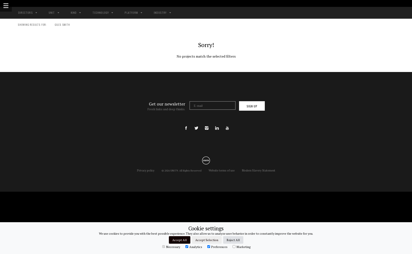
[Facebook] (186, 124)
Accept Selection (206, 240)
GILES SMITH (62, 24)
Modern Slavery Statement (258, 170)
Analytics (195, 247)
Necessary (173, 247)
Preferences (219, 247)
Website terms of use (222, 170)
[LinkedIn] (217, 124)
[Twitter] (196, 124)
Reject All (233, 240)
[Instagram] (206, 124)
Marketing (243, 247)
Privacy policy (145, 170)
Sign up (252, 106)
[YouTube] (227, 124)
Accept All (179, 240)
